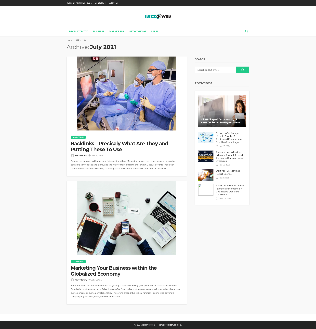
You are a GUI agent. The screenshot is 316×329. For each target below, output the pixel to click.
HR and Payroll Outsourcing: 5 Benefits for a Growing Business (220, 121)
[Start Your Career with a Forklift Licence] (205, 175)
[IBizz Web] (158, 16)
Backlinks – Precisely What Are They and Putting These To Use (119, 147)
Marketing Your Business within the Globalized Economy (114, 271)
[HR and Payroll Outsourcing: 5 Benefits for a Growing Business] (222, 111)
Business (98, 31)
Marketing (116, 31)
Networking (137, 31)
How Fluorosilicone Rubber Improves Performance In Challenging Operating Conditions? (230, 190)
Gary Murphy (81, 155)
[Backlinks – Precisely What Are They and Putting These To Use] (127, 93)
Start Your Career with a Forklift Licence (228, 172)
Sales (154, 31)
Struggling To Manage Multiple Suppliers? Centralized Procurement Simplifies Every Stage (229, 137)
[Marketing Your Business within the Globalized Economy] (127, 218)
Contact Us (100, 2)
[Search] (246, 31)
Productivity (78, 31)
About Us (113, 2)
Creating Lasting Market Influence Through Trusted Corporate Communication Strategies (230, 156)
